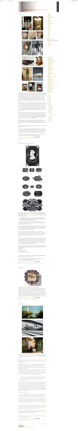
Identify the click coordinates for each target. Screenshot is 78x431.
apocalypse (49, 34)
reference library (50, 79)
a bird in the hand (50, 63)
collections (27, 263)
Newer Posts (20, 423)
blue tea (49, 66)
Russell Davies (22, 399)
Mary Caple (49, 75)
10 (48, 101)
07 (48, 104)
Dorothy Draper (31, 96)
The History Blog (50, 70)
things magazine (50, 90)
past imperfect (50, 78)
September (50, 108)
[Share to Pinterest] (39, 137)
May (49, 112)
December (50, 105)
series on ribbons (30, 291)
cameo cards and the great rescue (26, 143)
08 (48, 103)
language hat (50, 72)
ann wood (49, 64)
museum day (21, 14)
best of (49, 26)
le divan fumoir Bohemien (51, 73)
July (49, 110)
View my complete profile (51, 39)
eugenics (49, 36)
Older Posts (44, 423)
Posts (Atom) (25, 425)
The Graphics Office (50, 92)
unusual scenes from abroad (36, 291)
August (50, 109)
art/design (23, 263)
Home (32, 423)
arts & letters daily (50, 65)
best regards (21, 267)
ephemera (32, 263)
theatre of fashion (50, 89)
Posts (50, 43)
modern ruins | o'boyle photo (52, 76)
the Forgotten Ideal (22, 304)
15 (48, 95)
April (49, 117)
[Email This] (35, 137)
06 (48, 121)
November (50, 106)
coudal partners (50, 67)
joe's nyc (49, 71)
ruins (33, 420)
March (50, 118)
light (48, 33)
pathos (30, 420)
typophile (49, 91)
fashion (27, 299)
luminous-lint (50, 74)
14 (48, 96)
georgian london (50, 68)
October (50, 107)
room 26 (49, 81)
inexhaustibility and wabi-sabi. (33, 398)
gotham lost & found (51, 69)
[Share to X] (37, 137)
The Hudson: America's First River (35, 408)
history (27, 420)
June (49, 111)
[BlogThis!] (36, 137)
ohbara (49, 77)
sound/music (49, 29)
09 (48, 102)
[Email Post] (34, 137)
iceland (49, 35)
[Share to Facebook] (38, 137)
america (49, 30)
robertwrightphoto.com (51, 80)
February (50, 119)
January (50, 120)
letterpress (36, 263)
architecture (23, 420)
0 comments (31, 137)
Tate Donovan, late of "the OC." (39, 100)
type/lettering (41, 263)
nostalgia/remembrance (33, 299)
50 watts (49, 62)
